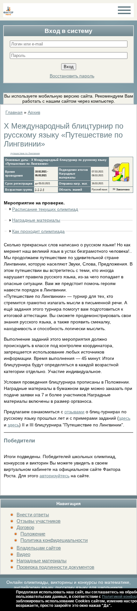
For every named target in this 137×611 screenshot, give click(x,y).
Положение (32, 533)
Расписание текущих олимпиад (45, 209)
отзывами (74, 411)
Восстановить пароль (72, 75)
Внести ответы (33, 514)
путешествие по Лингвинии (25, 153)
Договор (25, 527)
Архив (34, 112)
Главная (14, 112)
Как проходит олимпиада (38, 231)
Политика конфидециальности (54, 540)
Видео (23, 554)
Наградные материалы (42, 560)
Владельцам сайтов (39, 548)
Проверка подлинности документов (55, 567)
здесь (124, 418)
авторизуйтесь (54, 475)
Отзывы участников (39, 521)
